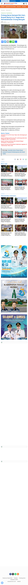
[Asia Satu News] (10, 4)
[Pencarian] (26, 4)
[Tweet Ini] (18, 159)
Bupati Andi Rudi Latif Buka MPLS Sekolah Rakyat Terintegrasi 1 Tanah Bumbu (12, 142)
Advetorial (3, 13)
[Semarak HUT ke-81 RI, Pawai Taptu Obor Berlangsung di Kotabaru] (7, 168)
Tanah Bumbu (9, 13)
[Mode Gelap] (24, 4)
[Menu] (2, 3)
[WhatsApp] (15, 574)
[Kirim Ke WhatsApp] (26, 159)
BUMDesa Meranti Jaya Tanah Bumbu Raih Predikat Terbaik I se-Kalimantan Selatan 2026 (6, 234)
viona (5, 21)
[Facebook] (10, 574)
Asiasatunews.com (11, 581)
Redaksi (16, 578)
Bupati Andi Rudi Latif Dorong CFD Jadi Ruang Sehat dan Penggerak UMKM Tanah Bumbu (14, 138)
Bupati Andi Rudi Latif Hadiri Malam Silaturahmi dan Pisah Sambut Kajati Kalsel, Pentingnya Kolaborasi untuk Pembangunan (20, 234)
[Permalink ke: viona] (2, 22)
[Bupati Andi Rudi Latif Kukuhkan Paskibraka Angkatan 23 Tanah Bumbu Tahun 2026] (21, 182)
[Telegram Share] (23, 159)
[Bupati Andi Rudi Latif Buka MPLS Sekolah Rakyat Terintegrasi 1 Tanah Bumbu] (7, 182)
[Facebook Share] (15, 159)
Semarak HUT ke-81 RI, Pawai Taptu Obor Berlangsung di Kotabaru (14, 135)
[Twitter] (13, 574)
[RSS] (18, 574)
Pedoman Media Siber (8, 578)
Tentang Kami (22, 578)
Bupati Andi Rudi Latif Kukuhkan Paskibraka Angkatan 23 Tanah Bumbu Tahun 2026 (14, 145)
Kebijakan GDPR (14, 579)
